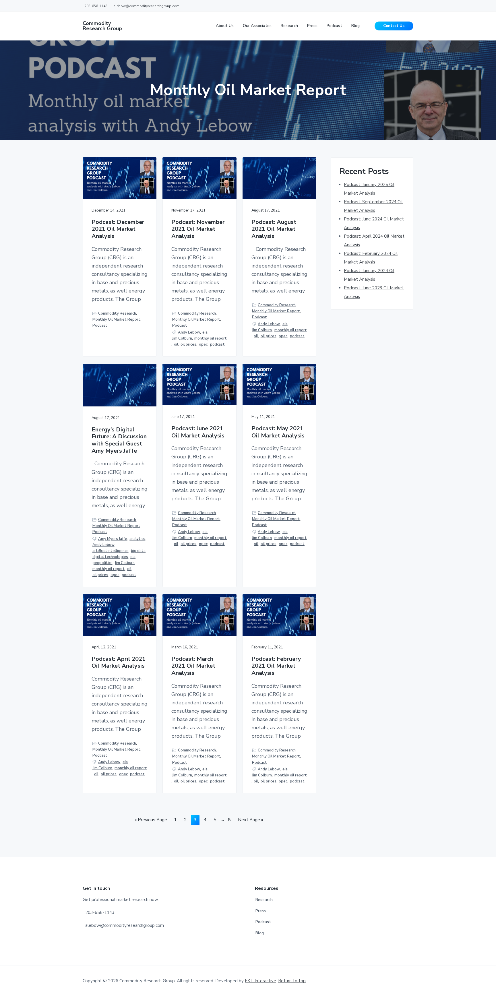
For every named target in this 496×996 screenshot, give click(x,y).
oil (176, 344)
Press (260, 911)
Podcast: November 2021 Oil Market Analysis (198, 229)
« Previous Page (151, 820)
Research (264, 899)
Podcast (99, 325)
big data (138, 550)
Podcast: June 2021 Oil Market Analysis (197, 432)
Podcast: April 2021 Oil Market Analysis (119, 663)
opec (203, 344)
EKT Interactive (260, 981)
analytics (137, 538)
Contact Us (393, 25)
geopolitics (102, 562)
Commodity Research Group (102, 26)
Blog (259, 933)
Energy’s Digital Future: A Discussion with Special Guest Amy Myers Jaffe (119, 440)
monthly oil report (210, 338)
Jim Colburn (182, 338)
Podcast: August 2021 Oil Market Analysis (273, 229)
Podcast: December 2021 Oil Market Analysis (118, 229)
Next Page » (250, 820)
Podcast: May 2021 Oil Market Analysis (278, 432)
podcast (217, 344)
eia (205, 332)
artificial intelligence (110, 550)
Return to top (292, 981)
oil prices (188, 344)
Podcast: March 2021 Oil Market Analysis (193, 666)
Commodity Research (117, 313)
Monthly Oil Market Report (116, 319)
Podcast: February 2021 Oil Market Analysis (276, 666)
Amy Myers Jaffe (112, 538)
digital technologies (110, 556)
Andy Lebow (189, 332)
